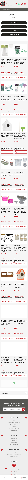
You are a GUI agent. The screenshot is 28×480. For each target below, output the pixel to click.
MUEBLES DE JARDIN (14, 34)
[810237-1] (7, 311)
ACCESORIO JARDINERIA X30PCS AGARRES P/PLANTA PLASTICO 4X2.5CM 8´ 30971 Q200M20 (20, 62)
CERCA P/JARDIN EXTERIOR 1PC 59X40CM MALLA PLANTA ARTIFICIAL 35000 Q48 (20, 397)
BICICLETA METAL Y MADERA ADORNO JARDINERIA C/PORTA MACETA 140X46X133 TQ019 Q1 (6, 248)
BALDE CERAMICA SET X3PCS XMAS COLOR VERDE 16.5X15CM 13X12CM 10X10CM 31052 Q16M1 (7, 173)
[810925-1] (7, 162)
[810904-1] (20, 125)
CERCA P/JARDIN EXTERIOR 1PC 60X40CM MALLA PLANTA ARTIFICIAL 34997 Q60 (6, 434)
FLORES (14, 30)
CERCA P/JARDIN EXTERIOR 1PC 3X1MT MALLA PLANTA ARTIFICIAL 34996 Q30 (6, 360)
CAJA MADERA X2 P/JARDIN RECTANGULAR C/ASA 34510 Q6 (7, 284)
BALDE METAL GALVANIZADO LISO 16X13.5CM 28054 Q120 (19, 172)
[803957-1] (20, 199)
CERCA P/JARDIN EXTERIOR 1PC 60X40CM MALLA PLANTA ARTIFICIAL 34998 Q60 (20, 434)
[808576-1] (20, 162)
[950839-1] (7, 199)
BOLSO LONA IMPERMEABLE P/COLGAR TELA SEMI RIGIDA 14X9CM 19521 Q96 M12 (20, 248)
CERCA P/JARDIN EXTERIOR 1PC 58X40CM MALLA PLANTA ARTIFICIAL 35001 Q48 (20, 360)
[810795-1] (7, 87)
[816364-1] (20, 349)
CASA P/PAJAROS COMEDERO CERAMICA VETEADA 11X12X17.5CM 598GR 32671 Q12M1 (20, 285)
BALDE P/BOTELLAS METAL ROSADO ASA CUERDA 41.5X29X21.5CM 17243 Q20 (7, 211)
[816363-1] (20, 423)
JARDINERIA (14, 22)
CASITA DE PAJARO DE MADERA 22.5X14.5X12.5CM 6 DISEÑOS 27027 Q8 (20, 322)
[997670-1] (20, 237)
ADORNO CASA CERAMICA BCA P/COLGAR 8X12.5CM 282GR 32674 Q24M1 (7, 135)
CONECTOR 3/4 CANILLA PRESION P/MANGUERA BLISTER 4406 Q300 (20, 471)
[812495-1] (20, 274)
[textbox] (12, 9)
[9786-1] (20, 461)
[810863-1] (20, 87)
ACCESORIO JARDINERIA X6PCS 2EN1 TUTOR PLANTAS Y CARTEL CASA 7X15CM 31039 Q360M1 (20, 99)
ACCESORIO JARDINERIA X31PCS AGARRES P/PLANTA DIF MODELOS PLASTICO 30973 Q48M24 (7, 99)
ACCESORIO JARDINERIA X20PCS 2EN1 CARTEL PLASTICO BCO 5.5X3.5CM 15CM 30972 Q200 (7, 61)
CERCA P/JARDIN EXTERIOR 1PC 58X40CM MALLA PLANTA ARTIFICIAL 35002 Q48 (6, 397)
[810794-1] (20, 50)
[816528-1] (7, 461)
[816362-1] (7, 423)
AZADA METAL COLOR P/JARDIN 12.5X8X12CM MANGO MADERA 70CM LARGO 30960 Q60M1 (20, 136)
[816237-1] (7, 349)
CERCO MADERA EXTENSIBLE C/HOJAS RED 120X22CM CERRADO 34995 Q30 (7, 472)
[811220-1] (7, 50)
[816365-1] (7, 386)
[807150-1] (20, 311)
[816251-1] (20, 386)
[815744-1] (7, 274)
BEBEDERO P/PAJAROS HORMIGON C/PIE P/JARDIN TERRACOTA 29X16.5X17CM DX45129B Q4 (20, 211)
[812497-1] (7, 125)
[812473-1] (7, 237)
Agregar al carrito (8, 77)
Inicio (13, 17)
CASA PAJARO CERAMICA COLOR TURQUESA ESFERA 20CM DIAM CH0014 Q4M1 (7, 323)
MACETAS (14, 26)
